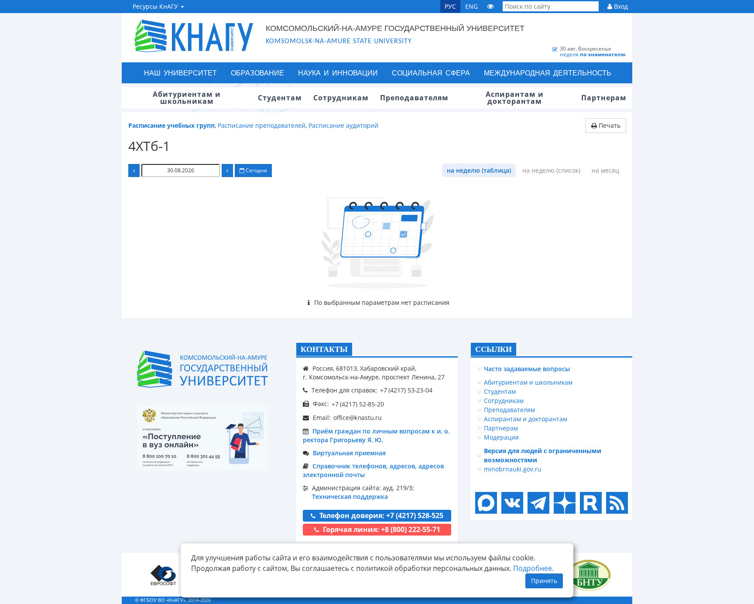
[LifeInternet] (615, 600)
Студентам (500, 391)
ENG (471, 6)
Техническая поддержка (350, 496)
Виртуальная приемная (349, 453)
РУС (450, 6)
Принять (544, 581)
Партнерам (501, 428)
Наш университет (180, 73)
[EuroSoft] (163, 575)
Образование (257, 73)
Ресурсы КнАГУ (156, 6)
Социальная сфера (431, 73)
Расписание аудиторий (343, 125)
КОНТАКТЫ (324, 349)
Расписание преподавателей (261, 125)
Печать (608, 125)
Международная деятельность (547, 73)
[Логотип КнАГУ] (202, 369)
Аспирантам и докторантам (525, 419)
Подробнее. (533, 568)
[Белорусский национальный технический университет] (588, 575)
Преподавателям (509, 410)
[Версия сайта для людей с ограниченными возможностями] (490, 6)
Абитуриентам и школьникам (528, 382)
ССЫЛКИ (493, 349)
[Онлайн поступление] (202, 438)
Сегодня (255, 170)
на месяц (605, 170)
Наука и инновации (338, 73)
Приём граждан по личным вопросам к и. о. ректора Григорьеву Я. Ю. (376, 435)
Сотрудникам (504, 400)
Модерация (501, 437)
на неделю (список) (551, 170)
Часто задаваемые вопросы (527, 369)
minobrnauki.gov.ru (513, 469)
